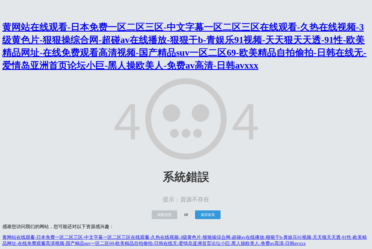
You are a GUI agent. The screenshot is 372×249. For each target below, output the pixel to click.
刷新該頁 (164, 215)
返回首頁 (208, 215)
